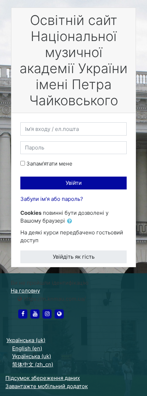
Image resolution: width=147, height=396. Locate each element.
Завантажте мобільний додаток (46, 386)
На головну (25, 290)
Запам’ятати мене (49, 163)
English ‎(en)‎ (27, 348)
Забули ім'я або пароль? (51, 199)
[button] (71, 221)
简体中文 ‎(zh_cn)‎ (32, 364)
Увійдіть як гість (74, 256)
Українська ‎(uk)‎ (25, 340)
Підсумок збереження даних (42, 378)
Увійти (74, 182)
